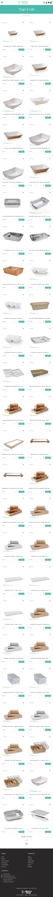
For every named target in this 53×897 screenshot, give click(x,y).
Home (2, 857)
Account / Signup (5, 860)
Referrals (30, 866)
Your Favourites (4, 864)
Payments (30, 858)
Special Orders (31, 860)
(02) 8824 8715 (6, 874)
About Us (3, 858)
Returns (29, 864)
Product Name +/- (26, 15)
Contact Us (3, 866)
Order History (4, 862)
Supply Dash (25, 888)
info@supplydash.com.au (8, 876)
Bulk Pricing (30, 862)
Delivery (29, 857)
